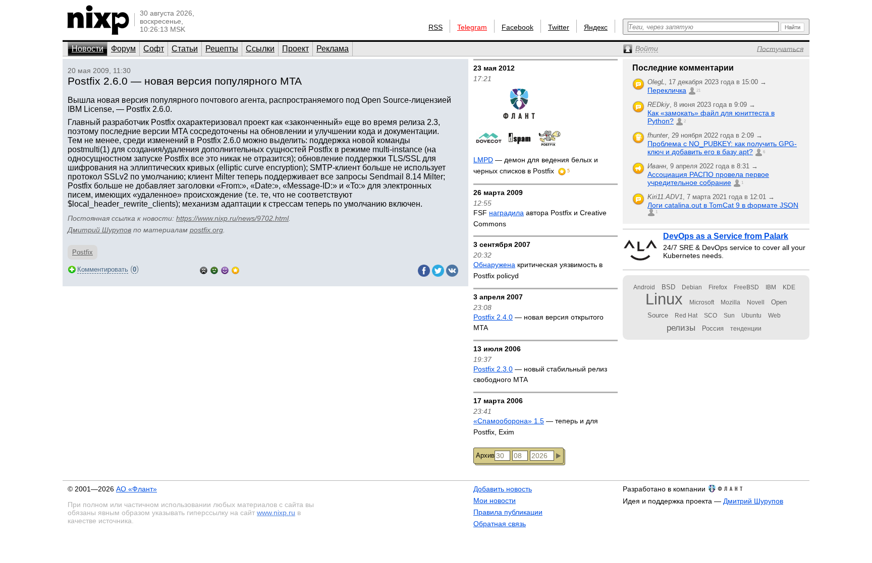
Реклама (332, 48)
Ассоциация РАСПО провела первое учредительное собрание (708, 178)
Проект (295, 48)
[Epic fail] (203, 269)
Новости (87, 48)
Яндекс (596, 27)
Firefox (717, 287)
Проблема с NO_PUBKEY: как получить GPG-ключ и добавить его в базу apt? (722, 148)
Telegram (472, 27)
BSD (668, 287)
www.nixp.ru (276, 513)
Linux (664, 299)
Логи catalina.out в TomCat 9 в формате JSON (722, 205)
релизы (681, 328)
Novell (756, 302)
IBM (771, 287)
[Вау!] (235, 269)
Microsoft (701, 302)
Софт (153, 48)
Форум (123, 48)
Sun (729, 315)
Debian (692, 287)
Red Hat (686, 315)
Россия (713, 328)
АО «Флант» (136, 489)
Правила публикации (507, 512)
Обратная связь (499, 524)
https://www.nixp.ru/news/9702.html (232, 218)
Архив (485, 455)
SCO (710, 315)
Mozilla (730, 302)
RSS (435, 27)
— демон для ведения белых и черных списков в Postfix (535, 165)
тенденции (745, 329)
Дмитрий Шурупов (99, 230)
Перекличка (666, 90)
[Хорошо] (225, 269)
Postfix (82, 252)
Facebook (517, 27)
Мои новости (494, 500)
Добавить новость (502, 489)
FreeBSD (746, 287)
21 (698, 90)
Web (774, 315)
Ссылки (260, 48)
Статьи (185, 48)
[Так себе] (214, 269)
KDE (789, 287)
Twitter (558, 27)
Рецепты (221, 48)
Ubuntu (751, 315)
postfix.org (206, 230)
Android (644, 287)
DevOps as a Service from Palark (725, 236)
